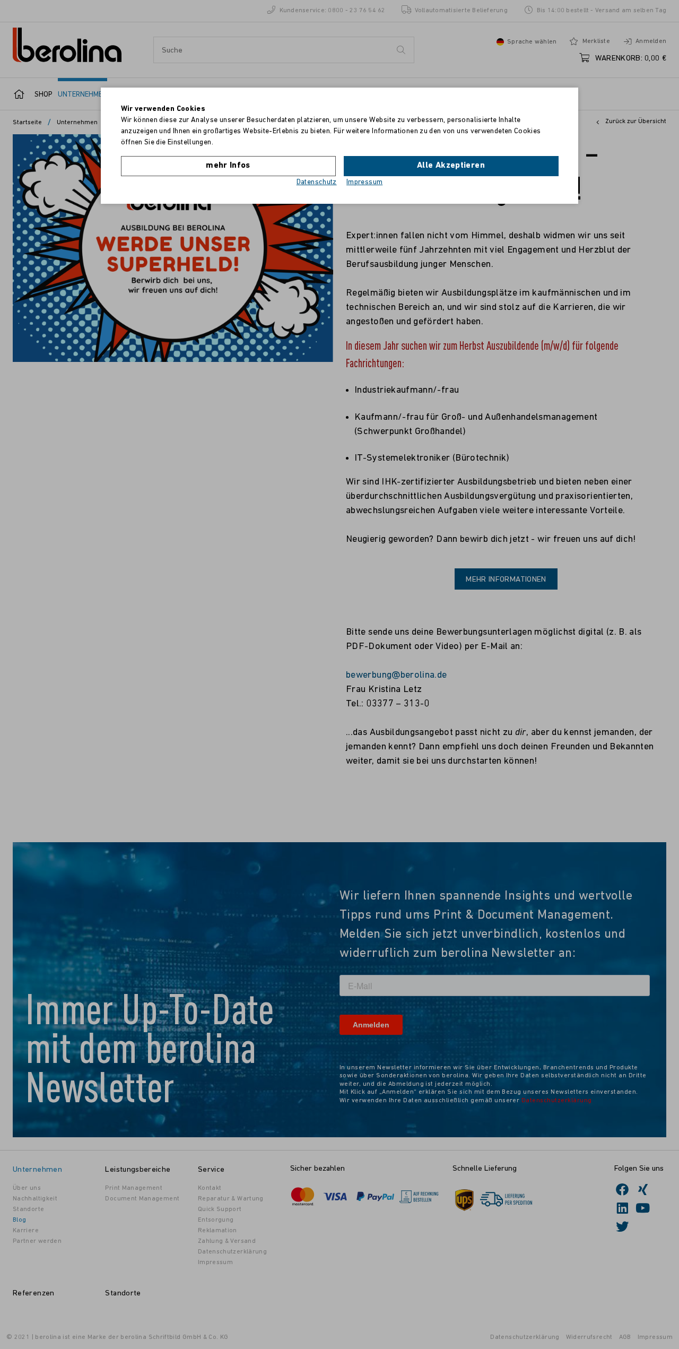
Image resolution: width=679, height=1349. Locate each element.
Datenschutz (317, 182)
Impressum (364, 182)
